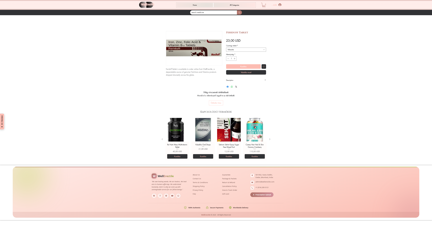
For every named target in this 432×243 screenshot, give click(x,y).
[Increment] (234, 59)
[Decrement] (228, 59)
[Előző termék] (162, 124)
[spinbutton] (231, 59)
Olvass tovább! (171, 78)
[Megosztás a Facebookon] (227, 87)
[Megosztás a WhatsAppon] (232, 87)
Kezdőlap (169, 23)
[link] (264, 5)
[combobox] (246, 50)
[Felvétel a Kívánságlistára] (264, 67)
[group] (216, 124)
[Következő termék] (269, 124)
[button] (234, 5)
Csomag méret (232, 46)
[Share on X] (236, 87)
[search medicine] (239, 12)
